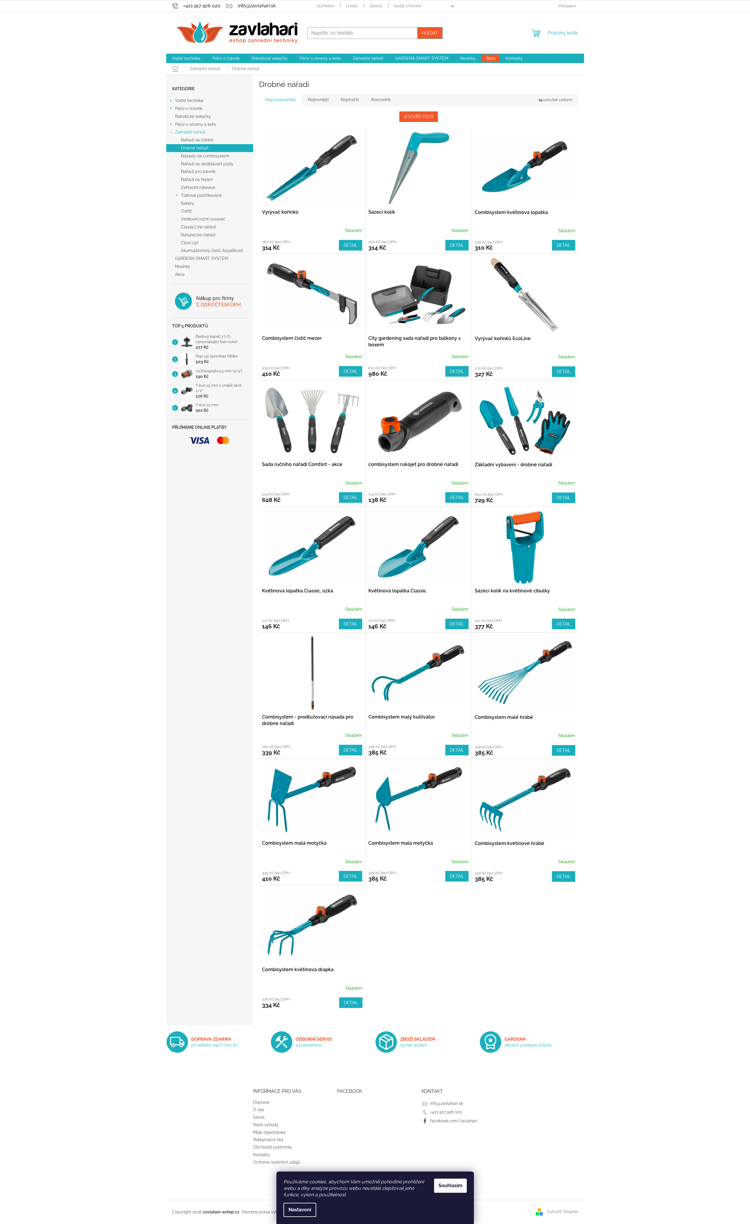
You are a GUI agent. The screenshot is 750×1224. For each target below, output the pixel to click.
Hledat (430, 33)
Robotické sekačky (193, 116)
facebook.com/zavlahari (453, 1120)
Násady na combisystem (205, 156)
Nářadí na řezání (196, 179)
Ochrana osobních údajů (276, 1162)
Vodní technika (189, 100)
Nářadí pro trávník (198, 171)
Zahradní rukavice (198, 187)
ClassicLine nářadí (198, 227)
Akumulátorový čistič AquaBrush (212, 250)
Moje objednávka (269, 1132)
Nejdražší (350, 99)
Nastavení (300, 1210)
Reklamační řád (268, 1139)
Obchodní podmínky (272, 1147)
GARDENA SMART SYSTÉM (201, 258)
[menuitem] (186, 58)
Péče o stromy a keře (195, 124)
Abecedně (380, 99)
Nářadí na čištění (197, 140)
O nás (352, 6)
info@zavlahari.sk (446, 1103)
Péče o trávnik (188, 108)
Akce (179, 274)
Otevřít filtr (418, 116)
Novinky (182, 266)
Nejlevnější (318, 99)
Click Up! (190, 242)
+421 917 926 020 (446, 1112)
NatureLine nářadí (198, 235)
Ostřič (186, 211)
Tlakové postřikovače (201, 195)
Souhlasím (450, 1185)
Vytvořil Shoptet (562, 1211)
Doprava (325, 6)
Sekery (187, 203)
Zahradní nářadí (190, 132)
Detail (350, 245)
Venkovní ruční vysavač (203, 219)
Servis (376, 6)
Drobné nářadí (194, 148)
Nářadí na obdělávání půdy (207, 164)
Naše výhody (407, 6)
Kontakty (261, 1154)
